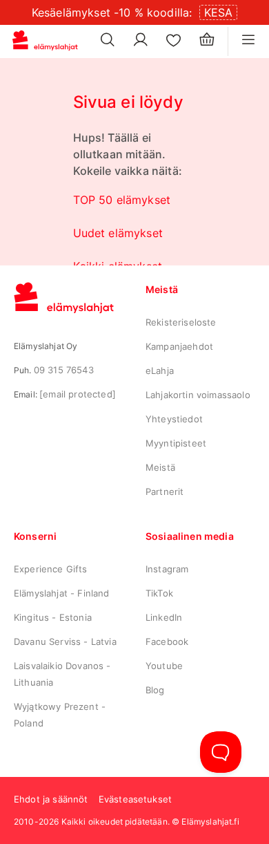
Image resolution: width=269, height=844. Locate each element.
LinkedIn (164, 617)
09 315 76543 (64, 369)
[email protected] (77, 394)
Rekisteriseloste (181, 322)
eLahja (160, 370)
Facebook (167, 641)
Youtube (164, 665)
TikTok (159, 593)
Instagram (167, 568)
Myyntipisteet (176, 443)
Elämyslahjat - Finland (62, 593)
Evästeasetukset (135, 799)
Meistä (160, 467)
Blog (155, 689)
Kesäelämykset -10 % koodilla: (112, 12)
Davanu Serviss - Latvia (65, 641)
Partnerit (164, 491)
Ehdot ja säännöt (51, 799)
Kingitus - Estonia (53, 617)
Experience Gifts (51, 568)
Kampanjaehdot (179, 346)
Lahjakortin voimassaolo (198, 394)
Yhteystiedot (174, 418)
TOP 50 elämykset (122, 200)
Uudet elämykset (118, 233)
